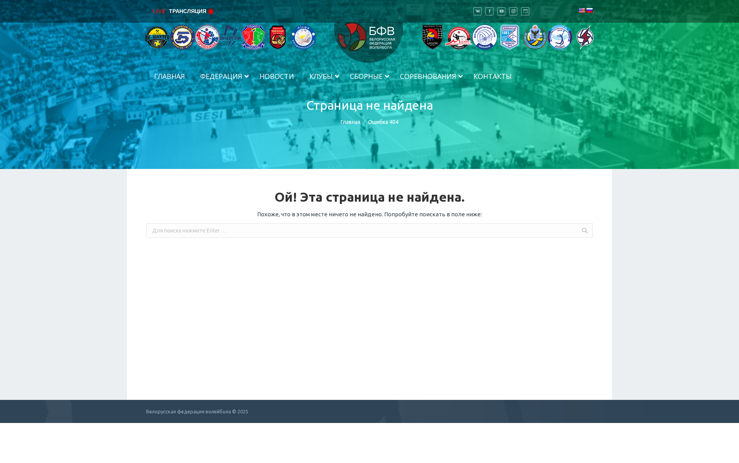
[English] (581, 10)
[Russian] (589, 10)
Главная (350, 122)
